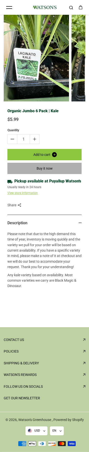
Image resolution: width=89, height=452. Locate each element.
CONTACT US (14, 340)
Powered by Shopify (68, 420)
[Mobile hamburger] (9, 7)
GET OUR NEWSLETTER (22, 398)
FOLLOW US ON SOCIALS (23, 386)
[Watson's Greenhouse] (44, 7)
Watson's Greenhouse (35, 420)
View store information (22, 193)
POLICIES (11, 351)
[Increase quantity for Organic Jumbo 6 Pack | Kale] (35, 139)
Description (17, 223)
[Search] (71, 7)
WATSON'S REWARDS (20, 375)
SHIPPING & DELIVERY (21, 363)
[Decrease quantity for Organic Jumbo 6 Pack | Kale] (12, 139)
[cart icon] (80, 7)
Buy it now (45, 168)
